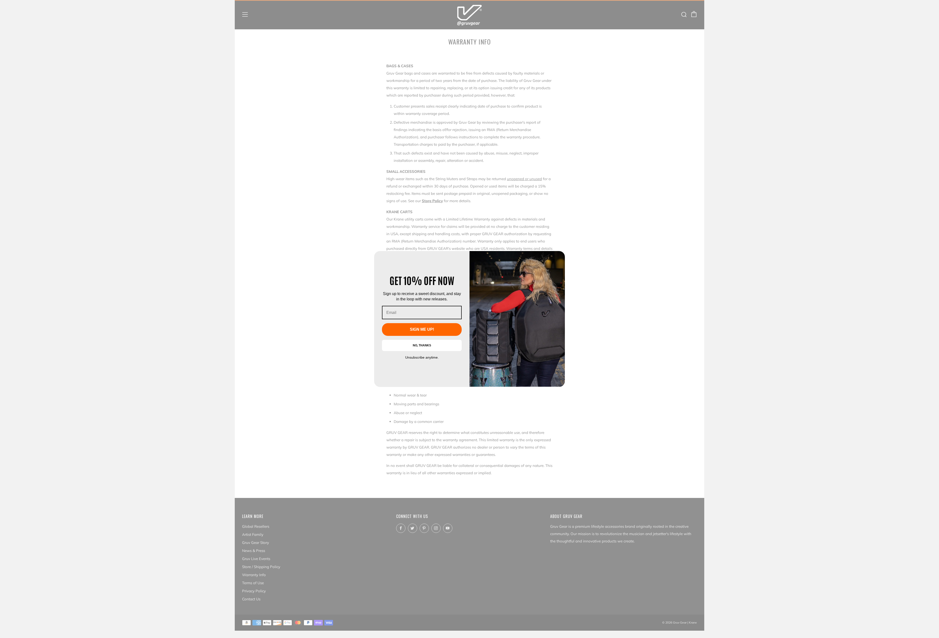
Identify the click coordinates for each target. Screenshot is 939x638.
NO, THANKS (422, 345)
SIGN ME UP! (422, 329)
